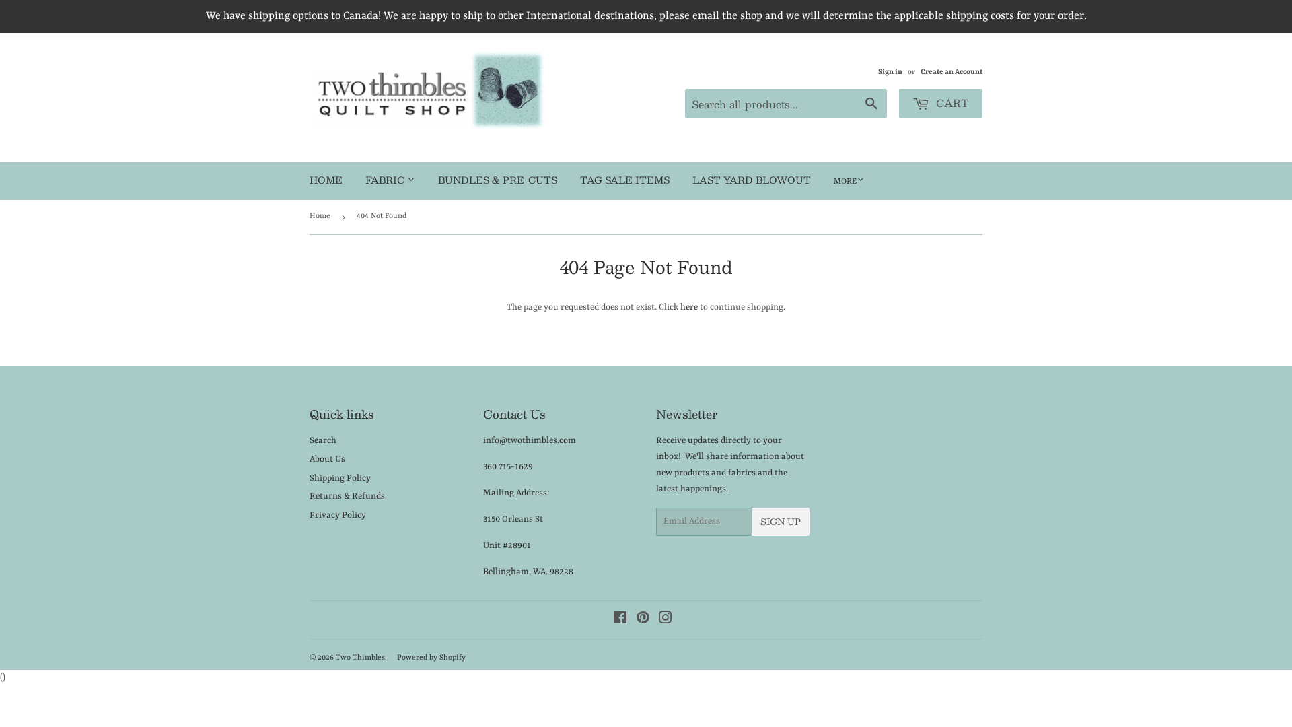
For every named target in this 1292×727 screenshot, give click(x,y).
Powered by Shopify (431, 658)
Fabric (386, 180)
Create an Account (951, 72)
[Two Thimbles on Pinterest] (643, 620)
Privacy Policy (338, 515)
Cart (951, 102)
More (845, 181)
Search (323, 441)
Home (326, 180)
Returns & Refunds (347, 496)
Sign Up (780, 521)
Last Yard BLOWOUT (751, 180)
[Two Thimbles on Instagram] (665, 620)
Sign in (890, 72)
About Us (327, 459)
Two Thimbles (360, 658)
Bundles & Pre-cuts (497, 180)
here (689, 307)
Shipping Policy (340, 478)
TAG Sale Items (625, 180)
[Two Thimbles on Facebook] (620, 620)
